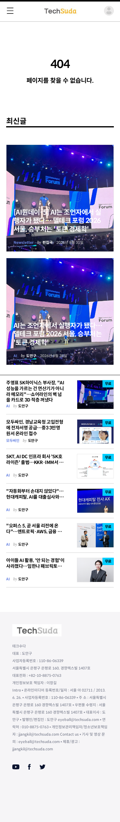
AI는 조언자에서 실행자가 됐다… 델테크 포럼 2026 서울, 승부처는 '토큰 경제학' (58, 334)
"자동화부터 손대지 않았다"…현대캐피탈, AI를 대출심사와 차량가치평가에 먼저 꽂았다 (35, 497)
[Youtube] (15, 766)
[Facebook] (29, 767)
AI (15, 355)
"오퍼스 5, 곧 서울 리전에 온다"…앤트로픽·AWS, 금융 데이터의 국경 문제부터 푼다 (34, 531)
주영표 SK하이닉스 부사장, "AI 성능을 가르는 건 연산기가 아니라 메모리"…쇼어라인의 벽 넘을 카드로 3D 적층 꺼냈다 (35, 391)
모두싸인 (12, 440)
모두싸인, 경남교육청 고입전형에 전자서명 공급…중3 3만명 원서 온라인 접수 (34, 427)
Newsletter (24, 242)
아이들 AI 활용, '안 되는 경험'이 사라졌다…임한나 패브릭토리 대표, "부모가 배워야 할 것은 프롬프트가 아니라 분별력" (35, 568)
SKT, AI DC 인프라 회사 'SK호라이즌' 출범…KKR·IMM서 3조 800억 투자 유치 (34, 462)
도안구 (31, 355)
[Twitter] (42, 766)
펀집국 (47, 242)
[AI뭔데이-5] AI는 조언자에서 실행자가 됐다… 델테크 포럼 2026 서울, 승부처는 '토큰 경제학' (57, 220)
